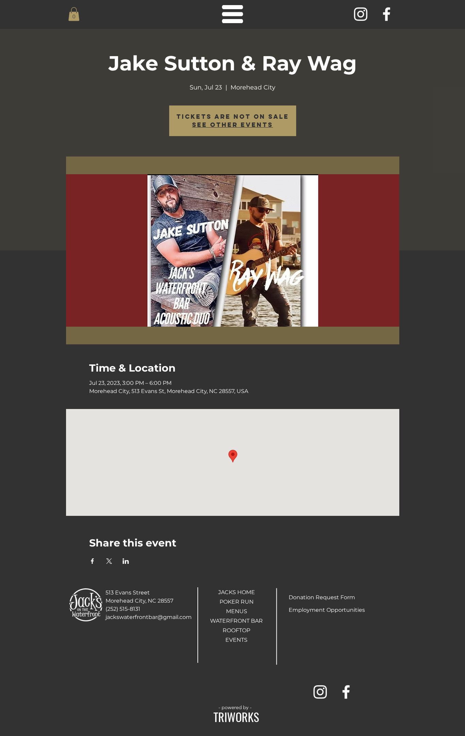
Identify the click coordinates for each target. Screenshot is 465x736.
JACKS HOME (236, 592)
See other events (232, 125)
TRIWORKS (236, 716)
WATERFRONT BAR (236, 621)
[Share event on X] (109, 561)
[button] (74, 14)
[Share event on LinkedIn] (126, 561)
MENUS (236, 611)
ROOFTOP (236, 630)
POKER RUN (237, 602)
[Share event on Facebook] (92, 561)
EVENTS (236, 640)
